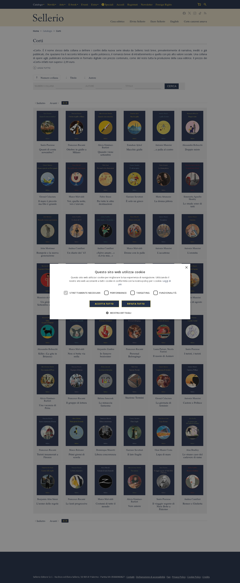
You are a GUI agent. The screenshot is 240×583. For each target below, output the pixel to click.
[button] (120, 313)
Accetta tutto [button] (104, 303)
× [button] (186, 267)
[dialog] (120, 291)
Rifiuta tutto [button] (136, 303)
